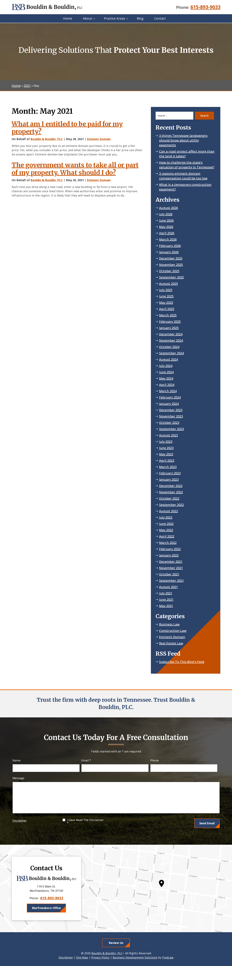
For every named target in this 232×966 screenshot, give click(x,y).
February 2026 (170, 246)
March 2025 (168, 315)
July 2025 (165, 290)
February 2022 (170, 549)
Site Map (82, 957)
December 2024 (170, 334)
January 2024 (169, 403)
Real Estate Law (171, 643)
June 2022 (166, 524)
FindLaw (167, 957)
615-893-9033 (205, 7)
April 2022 (166, 536)
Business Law (169, 624)
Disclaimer (19, 820)
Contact (160, 18)
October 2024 (169, 347)
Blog (140, 18)
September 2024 (171, 353)
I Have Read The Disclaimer (85, 821)
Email (86, 760)
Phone (154, 760)
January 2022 (169, 555)
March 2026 (168, 239)
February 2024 (170, 397)
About (87, 18)
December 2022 (170, 486)
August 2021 (168, 587)
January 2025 (169, 328)
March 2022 (168, 542)
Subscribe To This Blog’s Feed (181, 662)
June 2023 (166, 448)
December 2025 (170, 258)
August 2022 (168, 511)
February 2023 (170, 473)
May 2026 (166, 227)
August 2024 (168, 359)
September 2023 (171, 429)
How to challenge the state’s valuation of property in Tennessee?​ (186, 164)
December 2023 (170, 410)
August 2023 (168, 435)
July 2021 (165, 593)
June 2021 (166, 599)
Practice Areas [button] (114, 18)
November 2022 (171, 492)
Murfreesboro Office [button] (46, 908)
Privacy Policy (100, 957)
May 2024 (166, 378)
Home (67, 18)
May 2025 (166, 302)
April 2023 (166, 460)
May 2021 (166, 606)
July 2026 (165, 214)
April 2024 (166, 385)
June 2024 (166, 372)
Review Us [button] (116, 943)
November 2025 (171, 265)
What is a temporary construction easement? (185, 186)
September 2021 (171, 580)
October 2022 (169, 498)
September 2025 (171, 277)
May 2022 (166, 530)
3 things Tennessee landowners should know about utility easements (183, 140)
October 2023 (169, 422)
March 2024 (168, 391)
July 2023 (165, 441)
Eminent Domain (99, 139)
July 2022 (165, 517)
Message (18, 778)
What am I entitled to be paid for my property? (67, 128)
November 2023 (171, 416)
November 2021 (171, 568)
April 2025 (166, 309)
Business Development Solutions (135, 957)
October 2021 (169, 574)
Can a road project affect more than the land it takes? (186, 153)
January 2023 (169, 479)
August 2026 (168, 208)
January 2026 (169, 252)
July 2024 (165, 366)
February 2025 (170, 321)
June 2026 (166, 220)
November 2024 (171, 340)
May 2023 (166, 454)
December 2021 (170, 561)
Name (16, 760)
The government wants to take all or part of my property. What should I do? (75, 169)
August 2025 (168, 283)
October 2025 (169, 271)
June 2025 (166, 296)
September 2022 (171, 505)
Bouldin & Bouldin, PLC (46, 139)
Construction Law (172, 630)
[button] (229, 943)
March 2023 (168, 467)
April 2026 (166, 233)
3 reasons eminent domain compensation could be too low (183, 175)
